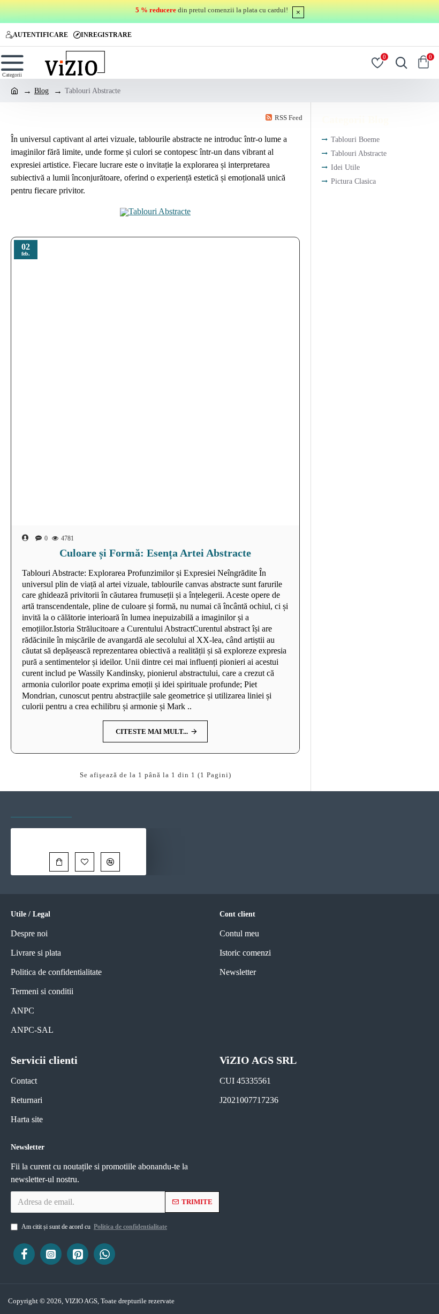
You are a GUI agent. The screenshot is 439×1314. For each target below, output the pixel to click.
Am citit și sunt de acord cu (94, 1226)
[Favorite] (84, 862)
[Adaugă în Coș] (59, 862)
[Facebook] (24, 1254)
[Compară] (110, 862)
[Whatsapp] (104, 1254)
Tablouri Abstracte (159, 211)
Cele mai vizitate (118, 806)
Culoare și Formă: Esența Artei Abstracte (155, 553)
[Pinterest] (77, 1254)
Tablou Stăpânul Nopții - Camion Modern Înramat (96, 836)
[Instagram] (51, 1254)
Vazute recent (41, 806)
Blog (41, 91)
